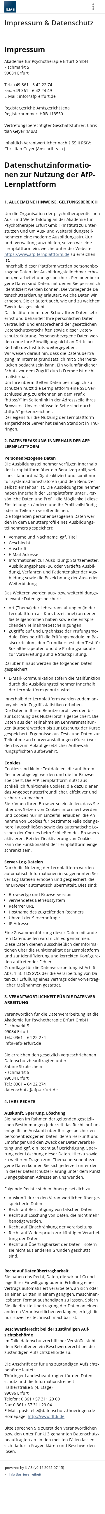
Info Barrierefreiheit (25, 1474)
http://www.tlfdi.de (46, 1416)
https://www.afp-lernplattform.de (36, 254)
